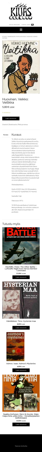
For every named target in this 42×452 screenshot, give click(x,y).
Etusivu (4, 36)
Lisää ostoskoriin (10, 118)
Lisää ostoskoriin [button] (21, 277)
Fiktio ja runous (21, 36)
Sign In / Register (14, 24)
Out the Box (24, 446)
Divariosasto (11, 36)
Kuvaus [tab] (5, 135)
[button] (21, 30)
